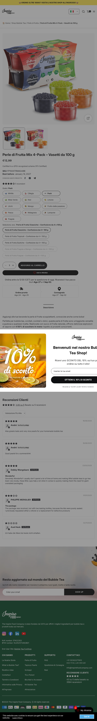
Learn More (17, 718)
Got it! (87, 716)
